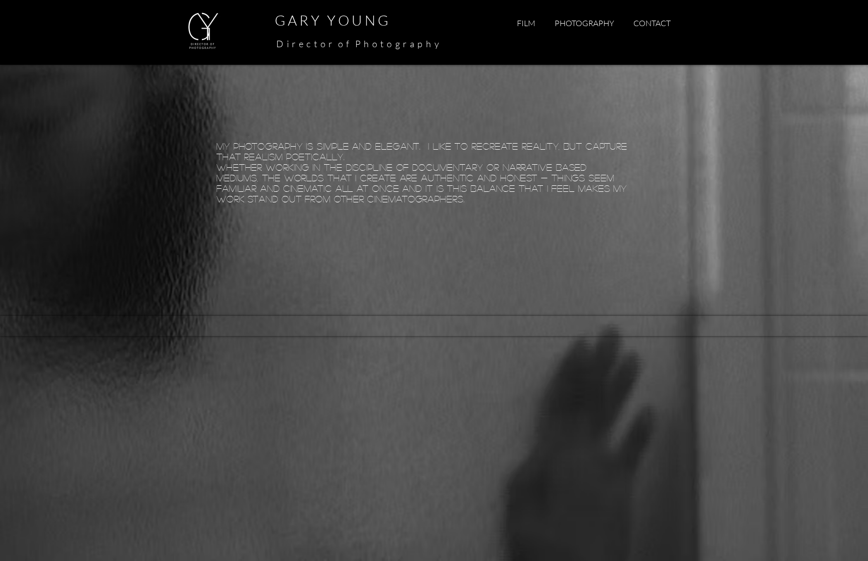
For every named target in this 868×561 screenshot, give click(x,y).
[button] (526, 23)
